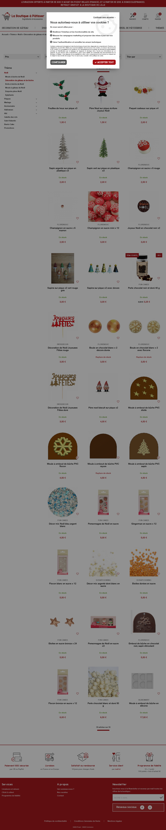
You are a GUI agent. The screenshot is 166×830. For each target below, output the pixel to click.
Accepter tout (105, 62)
